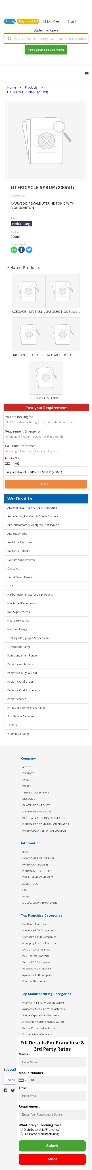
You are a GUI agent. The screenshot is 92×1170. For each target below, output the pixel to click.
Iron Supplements (18, 612)
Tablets (12, 725)
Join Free (53, 21)
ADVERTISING (30, 883)
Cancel (52, 1159)
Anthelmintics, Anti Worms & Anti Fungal (32, 507)
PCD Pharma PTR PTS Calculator (43, 818)
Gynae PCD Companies (36, 949)
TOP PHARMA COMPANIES (37, 877)
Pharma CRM (28, 21)
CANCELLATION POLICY (36, 805)
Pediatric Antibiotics (20, 664)
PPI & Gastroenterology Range (26, 708)
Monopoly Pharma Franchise (39, 943)
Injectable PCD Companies (38, 930)
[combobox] (46, 38)
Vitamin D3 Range (18, 734)
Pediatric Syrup (16, 699)
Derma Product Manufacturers (40, 1028)
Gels (10, 586)
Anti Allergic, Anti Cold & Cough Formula (32, 516)
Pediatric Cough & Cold (22, 673)
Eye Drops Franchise (34, 924)
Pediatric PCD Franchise (36, 968)
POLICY (26, 786)
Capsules (13, 568)
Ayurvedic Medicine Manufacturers (43, 1009)
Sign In (72, 21)
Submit (52, 1146)
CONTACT (28, 773)
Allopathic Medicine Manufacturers (43, 1021)
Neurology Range (18, 621)
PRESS (25, 896)
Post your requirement (46, 50)
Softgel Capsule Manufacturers (40, 1015)
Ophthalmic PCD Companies (39, 936)
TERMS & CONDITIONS (35, 792)
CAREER (26, 779)
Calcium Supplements (21, 560)
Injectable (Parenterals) (21, 603)
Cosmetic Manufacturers (37, 1034)
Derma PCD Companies (36, 962)
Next (46, 484)
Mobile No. (12, 458)
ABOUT (26, 767)
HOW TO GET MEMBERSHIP (38, 858)
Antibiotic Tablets (18, 551)
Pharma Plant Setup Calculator (44, 830)
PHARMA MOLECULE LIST (37, 871)
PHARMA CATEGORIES (35, 864)
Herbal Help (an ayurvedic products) (30, 594)
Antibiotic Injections (19, 542)
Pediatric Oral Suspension (23, 690)
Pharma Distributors (34, 981)
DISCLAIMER (29, 798)
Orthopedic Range (19, 647)
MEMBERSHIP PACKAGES (36, 811)
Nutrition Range (17, 629)
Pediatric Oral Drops (20, 681)
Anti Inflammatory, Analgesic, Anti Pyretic (33, 525)
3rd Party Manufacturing (41, 1134)
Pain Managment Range (22, 655)
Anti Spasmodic (17, 534)
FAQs (25, 890)
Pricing (10, 21)
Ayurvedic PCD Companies (38, 975)
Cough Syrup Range (19, 577)
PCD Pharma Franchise (36, 955)
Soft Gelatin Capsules (20, 716)
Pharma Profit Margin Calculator (45, 824)
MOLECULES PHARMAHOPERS (39, 902)
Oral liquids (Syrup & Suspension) (28, 638)
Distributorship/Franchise (41, 1129)
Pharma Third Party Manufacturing (43, 1002)
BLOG (25, 851)
